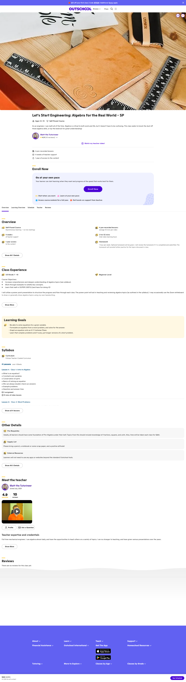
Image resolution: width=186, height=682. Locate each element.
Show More (9, 305)
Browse (95, 9)
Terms (111, 3)
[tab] (5, 207)
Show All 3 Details (12, 465)
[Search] (111, 8)
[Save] (183, 15)
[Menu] (116, 9)
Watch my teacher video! (94, 143)
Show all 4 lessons (12, 410)
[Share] (178, 15)
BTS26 (96, 3)
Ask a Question (27, 527)
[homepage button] (80, 8)
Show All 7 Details (12, 255)
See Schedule (177, 678)
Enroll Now (93, 189)
